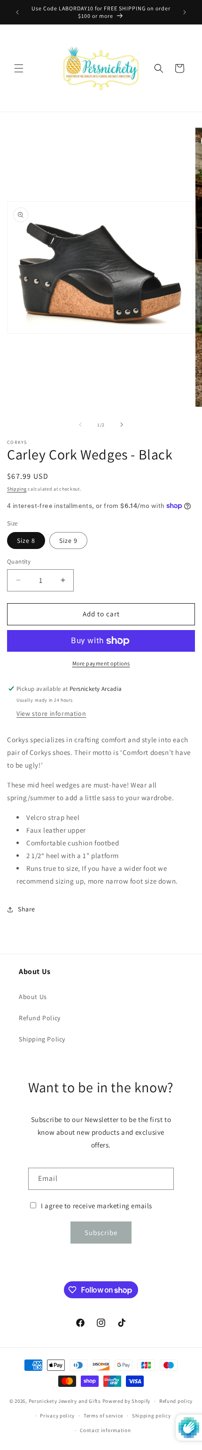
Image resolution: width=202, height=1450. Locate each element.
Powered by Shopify (126, 1401)
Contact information (105, 1430)
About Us (33, 996)
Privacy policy (57, 1415)
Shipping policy (151, 1415)
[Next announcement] (184, 12)
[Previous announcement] (17, 12)
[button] (18, 68)
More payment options (101, 663)
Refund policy (176, 1401)
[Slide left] (80, 424)
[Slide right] (121, 424)
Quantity (19, 561)
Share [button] (26, 909)
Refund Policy (40, 1018)
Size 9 (68, 540)
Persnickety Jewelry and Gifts (65, 1401)
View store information (51, 713)
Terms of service (103, 1415)
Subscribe (101, 1232)
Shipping (17, 489)
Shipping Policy (42, 1039)
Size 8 (26, 540)
